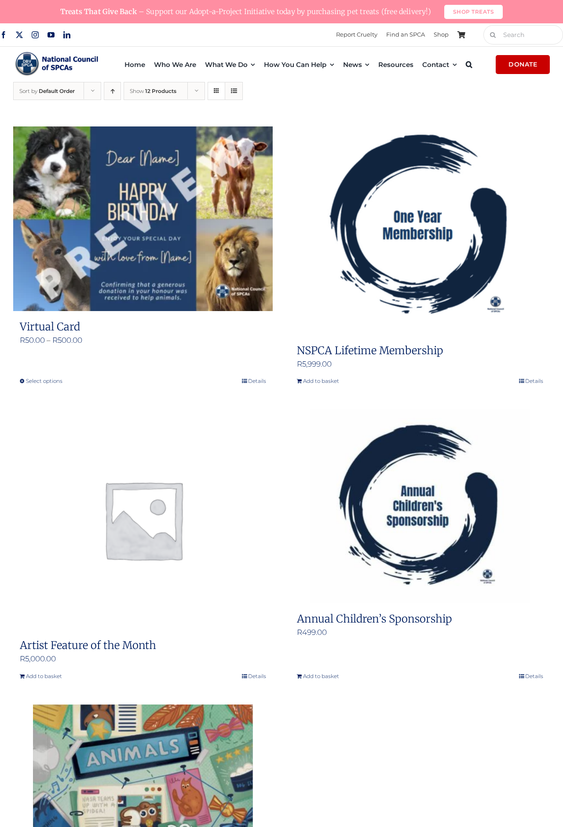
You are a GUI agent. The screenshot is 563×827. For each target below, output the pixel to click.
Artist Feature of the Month (88, 645)
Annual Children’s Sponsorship (374, 619)
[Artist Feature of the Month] (143, 519)
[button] (469, 64)
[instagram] (35, 34)
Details (257, 381)
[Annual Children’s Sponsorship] (420, 506)
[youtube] (51, 34)
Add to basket (321, 381)
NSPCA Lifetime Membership (370, 350)
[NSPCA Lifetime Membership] (420, 230)
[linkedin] (66, 34)
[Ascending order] (112, 91)
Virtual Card (50, 327)
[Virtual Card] (143, 218)
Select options (44, 381)
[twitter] (19, 34)
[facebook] (3, 34)
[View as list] (233, 91)
